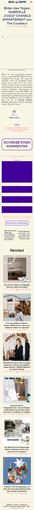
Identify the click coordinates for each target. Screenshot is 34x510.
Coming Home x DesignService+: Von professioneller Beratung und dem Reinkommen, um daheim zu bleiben (17, 408)
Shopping (22, 289)
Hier (9, 104)
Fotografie (20, 131)
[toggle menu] (31, 2)
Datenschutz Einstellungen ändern (14, 506)
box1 (26, 371)
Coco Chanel (19, 74)
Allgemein (25, 26)
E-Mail (17, 195)
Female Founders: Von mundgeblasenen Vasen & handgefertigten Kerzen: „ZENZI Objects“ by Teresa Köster (17, 366)
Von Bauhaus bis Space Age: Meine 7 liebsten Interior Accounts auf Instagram (17, 449)
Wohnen (27, 289)
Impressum (9, 504)
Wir (29, 414)
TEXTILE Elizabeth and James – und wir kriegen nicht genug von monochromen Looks (24, 235)
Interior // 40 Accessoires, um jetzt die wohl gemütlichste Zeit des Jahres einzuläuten (17, 489)
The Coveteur (24, 89)
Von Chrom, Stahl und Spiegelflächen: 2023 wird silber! (17, 286)
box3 (22, 414)
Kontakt (16, 504)
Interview (22, 371)
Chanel (15, 127)
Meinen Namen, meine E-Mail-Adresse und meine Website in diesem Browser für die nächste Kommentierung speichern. (17, 217)
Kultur (20, 26)
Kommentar (17, 160)
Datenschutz (24, 504)
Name (17, 185)
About (28, 506)
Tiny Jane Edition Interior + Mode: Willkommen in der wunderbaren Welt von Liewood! (17, 325)
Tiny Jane (25, 329)
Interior (21, 329)
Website (17, 205)
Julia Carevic (9, 453)
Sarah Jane (9, 26)
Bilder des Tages (12, 129)
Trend (17, 289)
